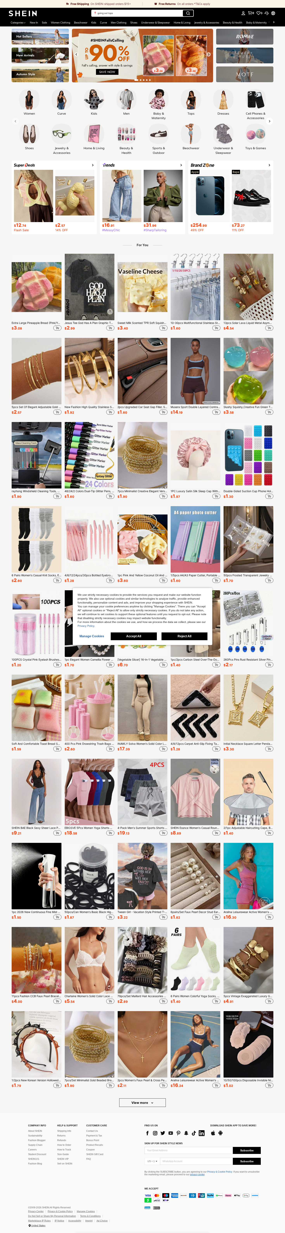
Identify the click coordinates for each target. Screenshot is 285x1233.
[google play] (220, 1135)
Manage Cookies (86, 1211)
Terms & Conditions (90, 1216)
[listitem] (36, 293)
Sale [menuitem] (44, 22)
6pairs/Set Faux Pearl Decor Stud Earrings (195, 912)
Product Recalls (94, 1145)
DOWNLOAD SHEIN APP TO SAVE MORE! (233, 1125)
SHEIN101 (33, 1159)
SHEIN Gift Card (94, 1154)
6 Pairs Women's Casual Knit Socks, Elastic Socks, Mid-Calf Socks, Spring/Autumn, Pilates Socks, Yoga (36, 575)
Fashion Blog (35, 1163)
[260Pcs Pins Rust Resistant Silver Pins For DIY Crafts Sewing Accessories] (248, 623)
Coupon (90, 1149)
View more (140, 1103)
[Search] (188, 13)
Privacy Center (36, 1211)
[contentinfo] (202, 1197)
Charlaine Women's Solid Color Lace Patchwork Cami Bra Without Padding (89, 996)
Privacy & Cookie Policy (219, 1171)
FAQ (88, 1159)
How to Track (64, 1149)
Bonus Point (92, 1140)
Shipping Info (64, 1131)
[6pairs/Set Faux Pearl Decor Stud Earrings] (195, 876)
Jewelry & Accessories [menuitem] (206, 22)
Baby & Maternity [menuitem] (256, 22)
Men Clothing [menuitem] (118, 22)
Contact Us (92, 1131)
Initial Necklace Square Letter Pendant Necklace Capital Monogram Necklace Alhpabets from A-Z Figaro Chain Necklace (248, 743)
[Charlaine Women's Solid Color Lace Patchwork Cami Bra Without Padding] (89, 960)
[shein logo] (23, 13)
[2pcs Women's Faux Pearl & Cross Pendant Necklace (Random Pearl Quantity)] (142, 1044)
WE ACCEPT (151, 1189)
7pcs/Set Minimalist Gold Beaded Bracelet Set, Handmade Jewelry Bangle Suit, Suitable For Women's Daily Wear (89, 1080)
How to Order (64, 1145)
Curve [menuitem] (103, 22)
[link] (71, 4)
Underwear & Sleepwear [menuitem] (155, 22)
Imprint (88, 1220)
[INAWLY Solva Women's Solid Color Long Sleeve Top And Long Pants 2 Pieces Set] (142, 708)
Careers (32, 1149)
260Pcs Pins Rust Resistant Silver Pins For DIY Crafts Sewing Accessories (248, 659)
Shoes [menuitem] (133, 22)
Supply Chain (35, 1145)
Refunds (61, 1140)
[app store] (213, 1135)
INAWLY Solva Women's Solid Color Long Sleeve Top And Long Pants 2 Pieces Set (142, 743)
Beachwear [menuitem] (80, 22)
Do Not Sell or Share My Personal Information (52, 1216)
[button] (266, 13)
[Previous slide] (76, 54)
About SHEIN (35, 1131)
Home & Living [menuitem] (182, 22)
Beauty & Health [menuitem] (232, 22)
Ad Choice (102, 1220)
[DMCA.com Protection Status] (156, 1207)
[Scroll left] (269, 22)
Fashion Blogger (37, 1140)
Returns (61, 1135)
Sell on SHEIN (64, 1163)
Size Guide (63, 1154)
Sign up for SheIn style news (163, 1143)
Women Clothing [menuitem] (60, 22)
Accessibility (74, 1220)
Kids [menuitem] (93, 22)
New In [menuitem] (34, 22)
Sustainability (35, 1135)
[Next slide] (208, 54)
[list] (175, 1133)
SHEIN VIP (63, 1159)
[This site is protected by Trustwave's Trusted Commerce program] (147, 1207)
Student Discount (37, 1154)
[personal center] (243, 13)
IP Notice (59, 1220)
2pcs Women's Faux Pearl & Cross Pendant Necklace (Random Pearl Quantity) (142, 1080)
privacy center (197, 1174)
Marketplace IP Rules (39, 1220)
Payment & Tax (94, 1135)
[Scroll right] (273, 22)
